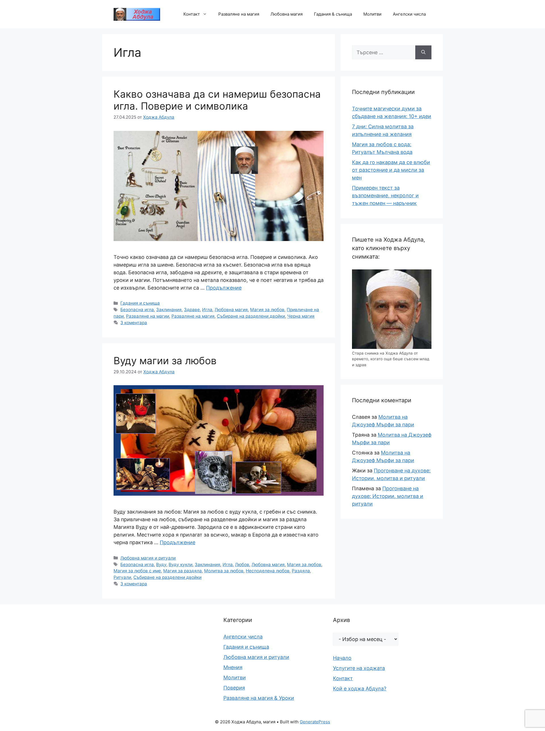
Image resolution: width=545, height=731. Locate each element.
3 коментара (133, 322)
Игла (207, 309)
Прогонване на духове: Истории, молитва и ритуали (387, 496)
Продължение (224, 288)
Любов (242, 564)
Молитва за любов (224, 570)
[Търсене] (423, 52)
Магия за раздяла (182, 570)
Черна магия (301, 316)
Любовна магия (287, 14)
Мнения (232, 667)
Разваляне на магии (147, 316)
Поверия (234, 688)
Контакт (191, 14)
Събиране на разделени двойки (251, 316)
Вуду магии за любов (165, 360)
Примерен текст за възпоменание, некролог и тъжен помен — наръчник (385, 195)
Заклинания (169, 309)
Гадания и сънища (140, 303)
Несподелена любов (268, 570)
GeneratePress (315, 721)
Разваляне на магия (238, 14)
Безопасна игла (137, 309)
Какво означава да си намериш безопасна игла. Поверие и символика (217, 100)
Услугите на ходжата (359, 668)
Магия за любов (267, 309)
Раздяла (301, 570)
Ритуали (122, 577)
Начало (342, 658)
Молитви (372, 14)
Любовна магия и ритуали (148, 558)
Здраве (192, 309)
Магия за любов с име (137, 570)
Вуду (161, 564)
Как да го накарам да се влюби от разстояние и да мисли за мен (391, 170)
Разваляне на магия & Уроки (258, 698)
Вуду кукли (180, 564)
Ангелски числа (409, 14)
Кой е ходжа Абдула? (359, 689)
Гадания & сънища (333, 14)
